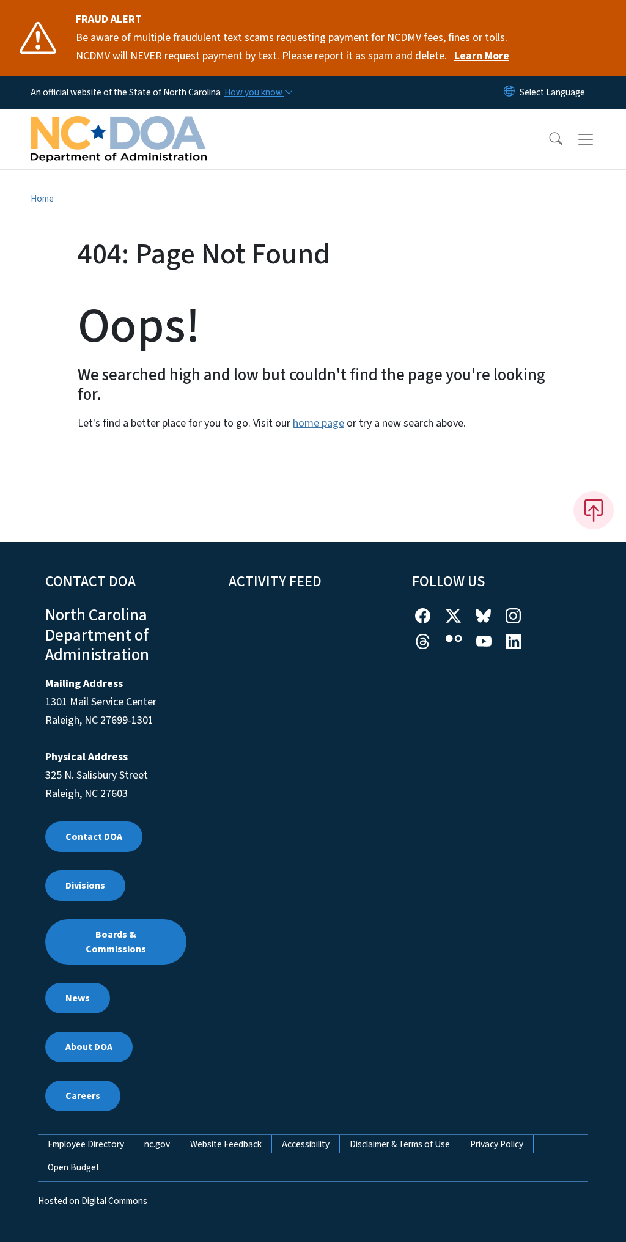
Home (42, 198)
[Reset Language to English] (509, 92)
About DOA (88, 1047)
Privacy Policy (496, 1144)
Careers (82, 1096)
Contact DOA (93, 836)
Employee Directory (86, 1144)
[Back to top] (593, 510)
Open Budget (74, 1167)
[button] (547, 139)
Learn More (481, 56)
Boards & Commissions (116, 942)
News (77, 998)
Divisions (85, 885)
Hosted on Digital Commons (92, 1201)
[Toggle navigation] (597, 139)
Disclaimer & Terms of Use (400, 1144)
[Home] (119, 125)
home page (318, 423)
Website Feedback (226, 1144)
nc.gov (157, 1144)
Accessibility (306, 1144)
